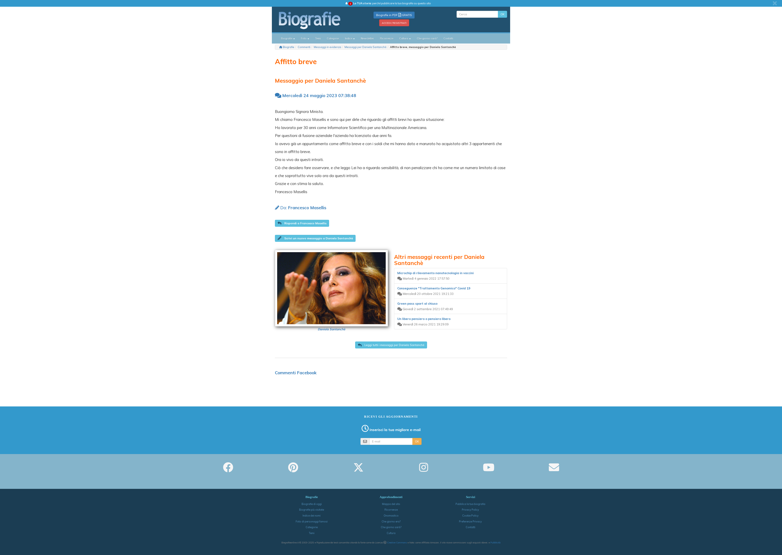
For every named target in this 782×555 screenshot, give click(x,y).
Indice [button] (349, 38)
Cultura (391, 533)
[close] (775, 3)
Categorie (333, 38)
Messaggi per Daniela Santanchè (366, 47)
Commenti (304, 47)
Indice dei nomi (312, 515)
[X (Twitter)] (358, 470)
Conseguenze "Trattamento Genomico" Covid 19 (433, 288)
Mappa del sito (391, 504)
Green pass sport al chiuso (417, 303)
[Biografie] (314, 20)
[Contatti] (554, 470)
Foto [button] (304, 38)
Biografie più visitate (311, 509)
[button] (302, 223)
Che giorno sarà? (427, 38)
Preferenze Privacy (470, 521)
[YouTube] (488, 470)
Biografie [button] (287, 38)
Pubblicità (495, 542)
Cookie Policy (470, 515)
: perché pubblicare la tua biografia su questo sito (390, 3)
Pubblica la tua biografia (470, 504)
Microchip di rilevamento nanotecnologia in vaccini (435, 273)
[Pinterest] (293, 470)
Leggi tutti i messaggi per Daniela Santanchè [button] (394, 345)
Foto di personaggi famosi (312, 521)
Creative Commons (397, 542)
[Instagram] (423, 470)
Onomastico (391, 515)
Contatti (448, 38)
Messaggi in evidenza (327, 47)
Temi (318, 38)
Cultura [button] (404, 38)
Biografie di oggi (312, 504)
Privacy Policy (470, 509)
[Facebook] (228, 470)
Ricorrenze (386, 38)
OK (502, 14)
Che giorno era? (391, 521)
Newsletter (367, 38)
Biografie (288, 47)
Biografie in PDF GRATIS (394, 15)
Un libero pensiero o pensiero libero (423, 319)
